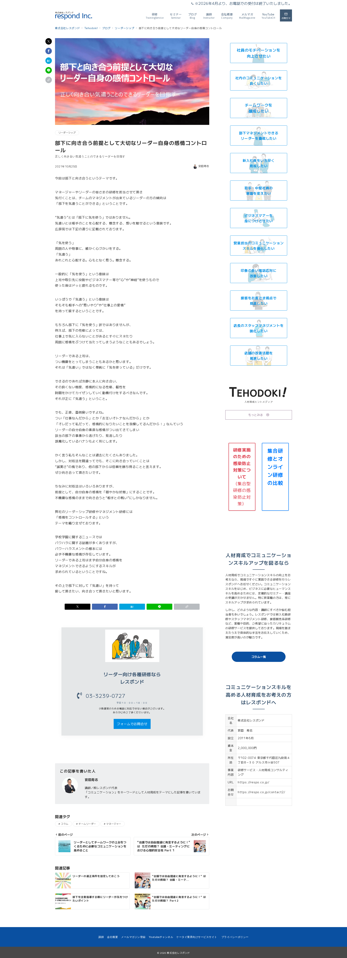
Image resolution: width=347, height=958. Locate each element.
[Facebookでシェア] (48, 51)
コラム (64, 823)
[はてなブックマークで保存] (48, 60)
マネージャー (113, 823)
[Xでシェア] (48, 41)
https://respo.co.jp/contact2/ (261, 792)
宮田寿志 (203, 166)
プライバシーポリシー (235, 937)
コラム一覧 (258, 657)
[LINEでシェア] (48, 70)
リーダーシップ (67, 132)
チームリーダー (87, 823)
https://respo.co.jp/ (253, 782)
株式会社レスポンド (178, 952)
